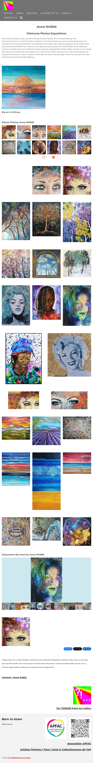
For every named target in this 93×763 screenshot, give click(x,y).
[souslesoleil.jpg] (84, 132)
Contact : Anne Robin (14, 677)
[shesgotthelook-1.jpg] (84, 147)
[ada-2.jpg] (54, 147)
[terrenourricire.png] (39, 147)
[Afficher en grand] (23, 87)
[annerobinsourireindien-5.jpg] (39, 132)
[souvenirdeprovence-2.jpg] (69, 132)
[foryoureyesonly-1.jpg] (23, 132)
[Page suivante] (53, 157)
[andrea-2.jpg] (69, 147)
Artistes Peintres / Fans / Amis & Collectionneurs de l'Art (55, 749)
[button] (89, 559)
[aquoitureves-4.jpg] (8, 132)
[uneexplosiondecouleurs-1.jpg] (8, 147)
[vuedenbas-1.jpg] (23, 147)
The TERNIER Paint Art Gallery (73, 708)
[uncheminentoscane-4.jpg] (54, 132)
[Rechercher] (21, 18)
